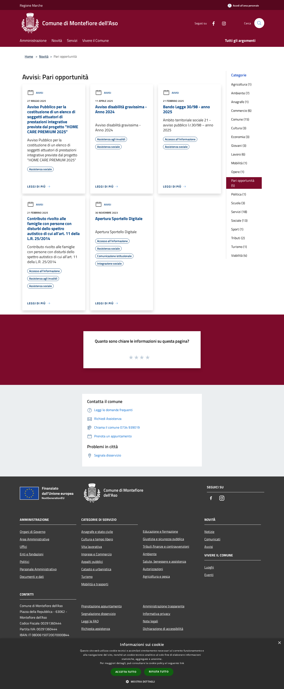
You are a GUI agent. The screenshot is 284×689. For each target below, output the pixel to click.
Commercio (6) (241, 110)
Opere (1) (237, 171)
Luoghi (209, 567)
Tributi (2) (238, 237)
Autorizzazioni (153, 568)
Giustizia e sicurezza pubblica (163, 538)
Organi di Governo (32, 531)
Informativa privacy (156, 613)
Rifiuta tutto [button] (159, 671)
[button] (142, 681)
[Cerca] (259, 23)
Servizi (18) (239, 211)
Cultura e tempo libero (97, 539)
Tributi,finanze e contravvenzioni (166, 546)
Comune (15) (240, 119)
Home (29, 56)
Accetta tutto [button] (125, 672)
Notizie (209, 531)
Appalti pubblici (92, 561)
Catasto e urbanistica (96, 569)
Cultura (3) (238, 128)
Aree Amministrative (34, 539)
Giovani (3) (238, 145)
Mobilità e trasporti (94, 584)
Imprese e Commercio (96, 554)
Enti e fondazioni (31, 554)
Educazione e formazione (160, 531)
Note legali (150, 621)
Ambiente (150, 553)
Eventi (209, 574)
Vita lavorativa (91, 546)
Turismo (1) (239, 246)
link (182, 663)
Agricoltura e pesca (156, 576)
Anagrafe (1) (239, 101)
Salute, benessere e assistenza (164, 561)
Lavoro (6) (238, 154)
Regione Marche (31, 5)
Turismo (87, 576)
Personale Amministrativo (38, 569)
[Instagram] (222, 23)
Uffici (23, 546)
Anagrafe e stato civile (97, 531)
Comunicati (212, 539)
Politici (24, 561)
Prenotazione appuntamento (101, 606)
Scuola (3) (238, 202)
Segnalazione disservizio (98, 613)
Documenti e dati (32, 576)
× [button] (279, 642)
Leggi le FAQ (90, 621)
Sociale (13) (239, 220)
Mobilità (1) (239, 162)
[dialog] (142, 663)
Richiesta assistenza (95, 628)
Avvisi (39, 93)
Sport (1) (237, 229)
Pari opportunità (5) (242, 183)
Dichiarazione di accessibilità (163, 628)
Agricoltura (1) (241, 84)
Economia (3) (240, 136)
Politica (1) (238, 194)
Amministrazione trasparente (163, 606)
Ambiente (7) (240, 93)
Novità (43, 56)
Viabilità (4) (239, 255)
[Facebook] (212, 23)
